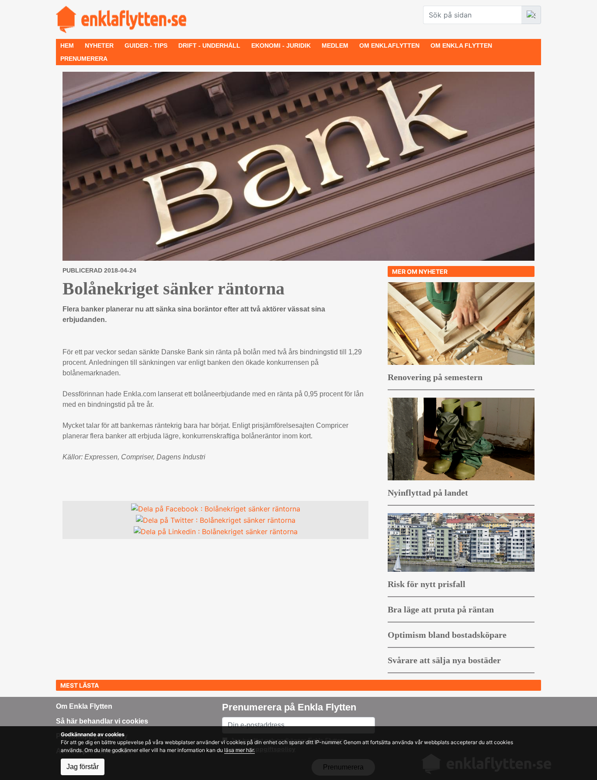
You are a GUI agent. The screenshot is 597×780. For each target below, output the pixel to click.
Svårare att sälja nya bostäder (444, 660)
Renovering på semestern (435, 377)
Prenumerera (84, 58)
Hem (67, 45)
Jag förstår (82, 766)
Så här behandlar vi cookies (102, 721)
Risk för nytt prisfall (426, 584)
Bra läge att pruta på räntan (441, 609)
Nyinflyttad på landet (428, 492)
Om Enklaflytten (389, 45)
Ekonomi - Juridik (281, 45)
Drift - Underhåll (209, 45)
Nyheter (99, 45)
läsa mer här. (239, 750)
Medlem (335, 45)
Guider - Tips (146, 45)
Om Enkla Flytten (461, 45)
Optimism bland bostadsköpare (447, 635)
